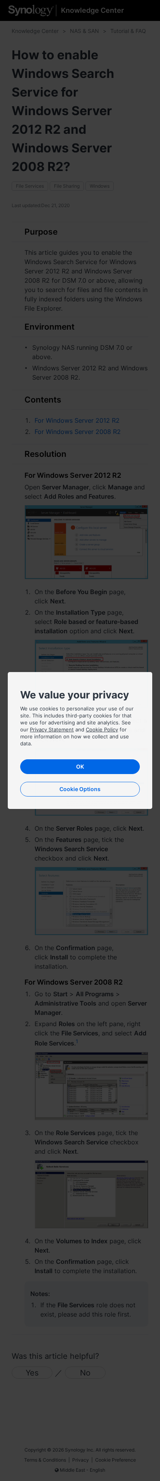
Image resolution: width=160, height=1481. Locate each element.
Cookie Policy (102, 729)
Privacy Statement (52, 729)
